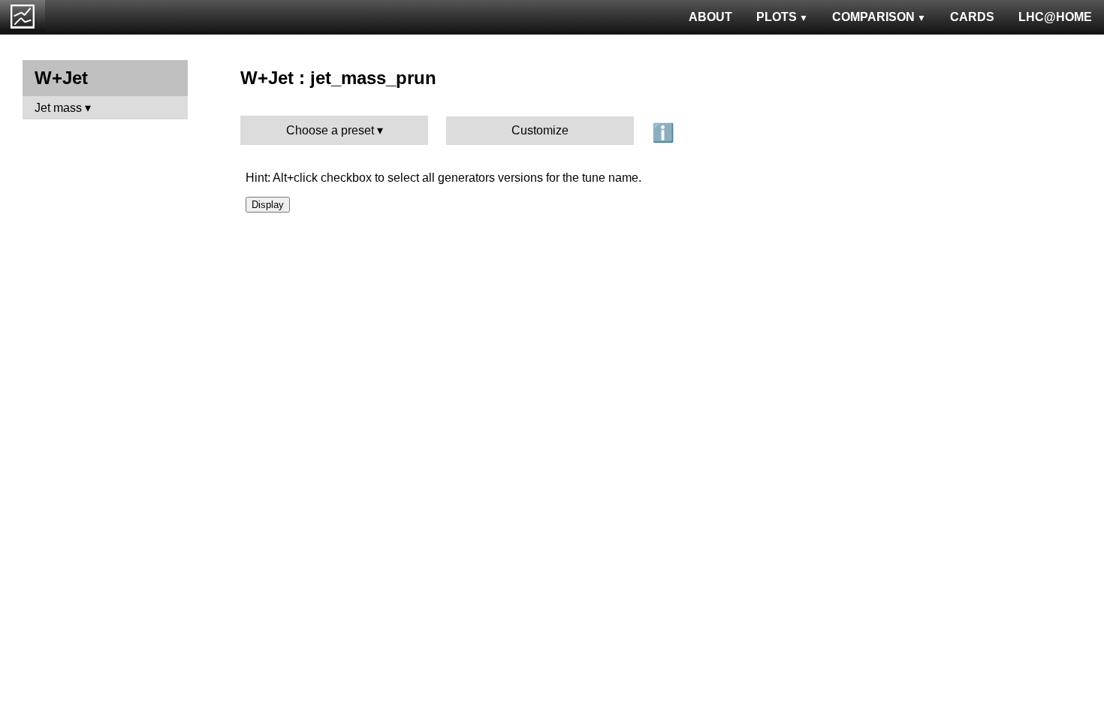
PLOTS (776, 17)
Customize (540, 130)
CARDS (972, 17)
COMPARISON (873, 17)
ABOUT (710, 17)
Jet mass (58, 107)
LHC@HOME (1055, 17)
